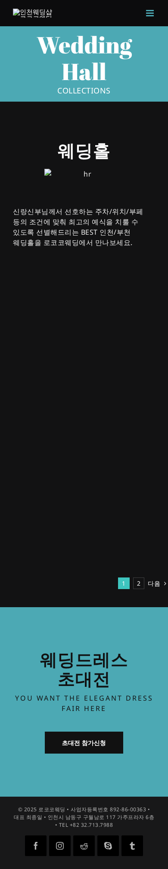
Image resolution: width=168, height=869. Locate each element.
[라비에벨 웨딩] (116, 288)
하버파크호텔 (109, 398)
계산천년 (17, 427)
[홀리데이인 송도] (116, 472)
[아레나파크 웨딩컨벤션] (40, 557)
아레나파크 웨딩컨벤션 (36, 567)
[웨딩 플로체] (22, 444)
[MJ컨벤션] (127, 316)
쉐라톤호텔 (106, 427)
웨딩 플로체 (21, 455)
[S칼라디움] (20, 500)
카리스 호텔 (107, 567)
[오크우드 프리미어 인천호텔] (40, 316)
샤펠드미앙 (20, 539)
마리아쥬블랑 (109, 455)
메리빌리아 (20, 299)
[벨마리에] (116, 529)
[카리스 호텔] (109, 557)
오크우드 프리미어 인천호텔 (30, 339)
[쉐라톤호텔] (108, 416)
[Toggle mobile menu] (151, 13)
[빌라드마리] (21, 472)
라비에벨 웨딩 (110, 299)
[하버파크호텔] (112, 387)
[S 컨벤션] (112, 500)
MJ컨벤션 (104, 370)
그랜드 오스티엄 (27, 398)
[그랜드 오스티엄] (28, 387)
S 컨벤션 (103, 511)
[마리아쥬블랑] (112, 444)
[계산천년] (18, 416)
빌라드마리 (20, 483)
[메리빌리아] (21, 288)
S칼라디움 (18, 511)
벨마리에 (103, 539)
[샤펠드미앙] (21, 529)
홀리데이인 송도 (113, 483)
